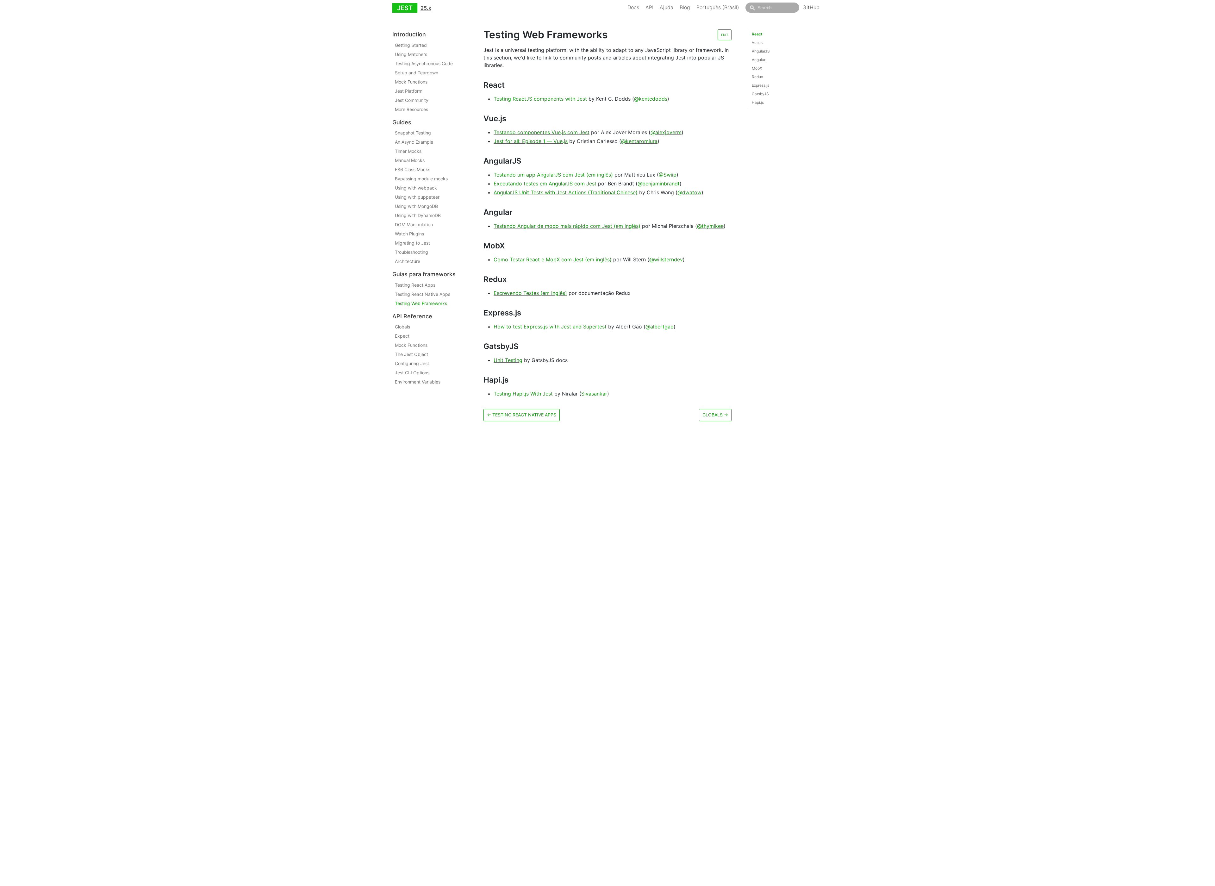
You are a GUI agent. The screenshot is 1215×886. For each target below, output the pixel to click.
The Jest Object (411, 354)
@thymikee (710, 226)
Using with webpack (416, 187)
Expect (402, 336)
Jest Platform (408, 91)
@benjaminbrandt (659, 183)
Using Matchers (411, 54)
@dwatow (689, 192)
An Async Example (414, 142)
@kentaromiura (639, 141)
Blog (685, 7)
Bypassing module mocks (421, 178)
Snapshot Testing (413, 132)
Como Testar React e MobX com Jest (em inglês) (553, 259)
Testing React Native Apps (422, 294)
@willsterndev (666, 259)
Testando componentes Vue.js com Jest (541, 132)
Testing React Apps (415, 285)
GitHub (810, 7)
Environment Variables (417, 381)
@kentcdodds (650, 99)
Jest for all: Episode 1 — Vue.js (531, 141)
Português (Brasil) (717, 7)
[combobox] (772, 8)
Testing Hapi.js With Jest (523, 393)
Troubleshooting (411, 252)
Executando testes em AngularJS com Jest (545, 183)
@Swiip (667, 175)
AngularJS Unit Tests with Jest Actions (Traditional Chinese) (566, 192)
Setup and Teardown (416, 72)
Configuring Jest (412, 363)
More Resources (411, 109)
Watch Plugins (409, 233)
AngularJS (761, 51)
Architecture (407, 261)
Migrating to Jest (412, 243)
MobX (757, 68)
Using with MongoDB (416, 206)
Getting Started (411, 45)
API (649, 7)
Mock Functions (411, 81)
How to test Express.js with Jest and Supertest (550, 326)
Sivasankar (594, 393)
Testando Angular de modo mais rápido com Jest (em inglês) (567, 226)
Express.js (760, 85)
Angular (758, 59)
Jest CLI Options (412, 372)
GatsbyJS (760, 93)
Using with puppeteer (417, 197)
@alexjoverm (666, 132)
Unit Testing (508, 360)
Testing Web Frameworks (421, 303)
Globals (402, 326)
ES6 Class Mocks (412, 169)
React (757, 34)
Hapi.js (758, 102)
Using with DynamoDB (418, 215)
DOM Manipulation (414, 224)
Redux (757, 76)
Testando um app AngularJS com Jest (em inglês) (553, 175)
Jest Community (411, 100)
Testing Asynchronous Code (424, 63)
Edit (724, 35)
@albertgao (659, 326)
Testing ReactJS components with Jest (540, 99)
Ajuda (666, 7)
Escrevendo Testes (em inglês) (530, 293)
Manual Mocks (410, 160)
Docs (633, 7)
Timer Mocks (408, 151)
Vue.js (757, 42)
